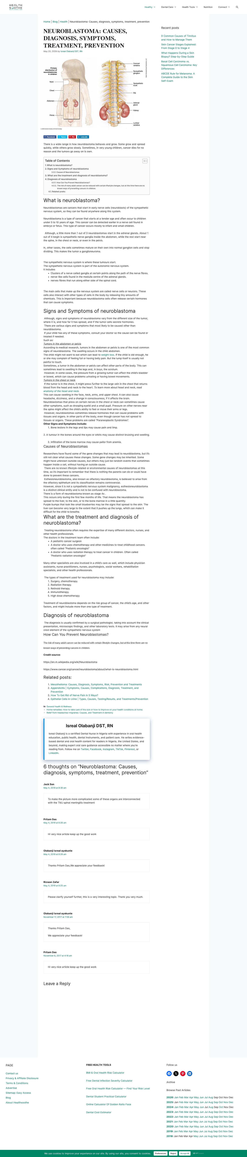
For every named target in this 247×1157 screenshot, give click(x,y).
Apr (191, 1097)
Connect (222, 7)
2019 (170, 1131)
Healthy (148, 7)
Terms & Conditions (17, 1083)
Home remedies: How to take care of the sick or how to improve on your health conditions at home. (95, 709)
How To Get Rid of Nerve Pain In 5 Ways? (74, 695)
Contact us (12, 1073)
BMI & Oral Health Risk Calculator (105, 1072)
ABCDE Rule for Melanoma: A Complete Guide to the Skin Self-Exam (178, 77)
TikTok (119, 749)
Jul (206, 1097)
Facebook (95, 749)
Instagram (108, 749)
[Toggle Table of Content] (143, 161)
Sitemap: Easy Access (18, 1092)
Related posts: (58, 191)
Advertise (11, 1088)
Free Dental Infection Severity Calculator (109, 1080)
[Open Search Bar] (237, 7)
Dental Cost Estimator (98, 1112)
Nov (226, 1102)
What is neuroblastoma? (59, 165)
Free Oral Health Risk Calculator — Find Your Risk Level (118, 1088)
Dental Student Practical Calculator (106, 1096)
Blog (55, 21)
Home (46, 21)
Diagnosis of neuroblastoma (62, 179)
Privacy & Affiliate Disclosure (22, 1078)
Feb (181, 1097)
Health (63, 21)
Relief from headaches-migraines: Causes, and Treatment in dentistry (80, 712)
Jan (176, 1097)
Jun (202, 1097)
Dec (231, 1102)
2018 (170, 1136)
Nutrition (208, 7)
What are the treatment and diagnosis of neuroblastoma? (77, 175)
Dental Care (167, 7)
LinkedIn (53, 753)
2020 (170, 1126)
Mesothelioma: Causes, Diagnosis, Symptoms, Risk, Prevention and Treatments (96, 684)
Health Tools (188, 7)
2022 (170, 1116)
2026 (170, 1097)
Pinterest (130, 749)
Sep (216, 1102)
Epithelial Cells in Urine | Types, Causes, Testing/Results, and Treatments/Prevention (99, 699)
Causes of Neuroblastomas (68, 172)
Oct (221, 1102)
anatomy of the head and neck (61, 391)
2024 (170, 1107)
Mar (186, 1097)
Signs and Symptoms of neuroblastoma (68, 168)
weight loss (107, 354)
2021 (170, 1121)
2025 (170, 1102)
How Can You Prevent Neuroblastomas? (73, 183)
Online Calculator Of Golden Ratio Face (108, 1104)
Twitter (85, 749)
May (196, 1097)
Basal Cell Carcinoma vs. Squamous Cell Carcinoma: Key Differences (179, 65)
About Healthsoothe (17, 1102)
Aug (210, 1097)
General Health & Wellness (59, 706)
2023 (170, 1112)
